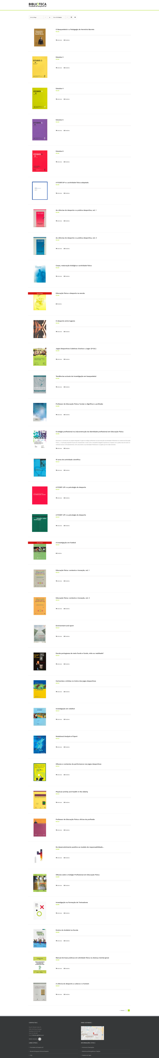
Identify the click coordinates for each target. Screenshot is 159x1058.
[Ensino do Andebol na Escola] (40, 938)
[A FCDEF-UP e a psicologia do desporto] (40, 495)
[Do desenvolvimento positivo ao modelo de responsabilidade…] (40, 855)
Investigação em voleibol (65, 709)
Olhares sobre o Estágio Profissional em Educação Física (77, 875)
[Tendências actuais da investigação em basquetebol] (40, 384)
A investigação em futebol (66, 543)
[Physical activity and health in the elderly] (40, 800)
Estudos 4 (59, 88)
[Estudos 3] (40, 67)
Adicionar (59, 40)
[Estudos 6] (40, 161)
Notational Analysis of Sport (66, 736)
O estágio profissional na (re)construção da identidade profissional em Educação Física (89, 432)
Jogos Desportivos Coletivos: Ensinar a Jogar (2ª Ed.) (76, 349)
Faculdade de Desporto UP (36, 1047)
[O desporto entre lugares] (40, 329)
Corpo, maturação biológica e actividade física (74, 265)
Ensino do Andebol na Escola (67, 930)
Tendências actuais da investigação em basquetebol (76, 376)
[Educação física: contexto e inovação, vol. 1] (40, 578)
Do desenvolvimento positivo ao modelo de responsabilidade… (80, 847)
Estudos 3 (59, 57)
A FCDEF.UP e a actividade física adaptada (72, 182)
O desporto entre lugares (65, 321)
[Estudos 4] (40, 98)
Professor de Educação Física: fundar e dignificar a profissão (79, 404)
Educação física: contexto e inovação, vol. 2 (73, 598)
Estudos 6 (59, 151)
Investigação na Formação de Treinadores (72, 902)
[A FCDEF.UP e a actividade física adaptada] (40, 191)
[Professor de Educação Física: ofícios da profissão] (40, 827)
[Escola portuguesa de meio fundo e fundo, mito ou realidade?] (40, 661)
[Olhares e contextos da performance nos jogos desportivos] (40, 772)
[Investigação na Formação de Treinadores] (40, 910)
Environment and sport (65, 626)
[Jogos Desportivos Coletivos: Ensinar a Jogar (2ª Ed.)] (40, 357)
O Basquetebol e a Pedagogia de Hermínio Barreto (75, 29)
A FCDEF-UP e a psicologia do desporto (71, 487)
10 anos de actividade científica (68, 459)
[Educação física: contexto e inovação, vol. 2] (40, 606)
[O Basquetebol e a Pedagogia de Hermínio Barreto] (40, 37)
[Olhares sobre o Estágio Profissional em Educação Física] (40, 883)
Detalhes (67, 40)
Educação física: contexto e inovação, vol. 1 (72, 570)
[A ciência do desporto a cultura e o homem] (40, 992)
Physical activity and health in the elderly (72, 792)
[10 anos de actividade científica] (40, 468)
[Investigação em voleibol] (40, 717)
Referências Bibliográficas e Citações (91, 1051)
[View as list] (75, 17)
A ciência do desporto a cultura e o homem (72, 984)
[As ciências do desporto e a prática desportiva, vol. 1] (40, 218)
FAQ (31, 1055)
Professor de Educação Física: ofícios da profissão (75, 819)
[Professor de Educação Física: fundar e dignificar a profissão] (40, 412)
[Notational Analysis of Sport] (40, 744)
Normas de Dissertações (88, 1047)
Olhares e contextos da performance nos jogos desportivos (78, 764)
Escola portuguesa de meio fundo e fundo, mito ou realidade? (80, 653)
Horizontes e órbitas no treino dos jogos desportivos (76, 681)
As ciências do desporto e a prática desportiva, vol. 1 (76, 210)
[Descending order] (49, 17)
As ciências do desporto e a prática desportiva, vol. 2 (76, 238)
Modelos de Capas (86, 1055)
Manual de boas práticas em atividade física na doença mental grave (82, 958)
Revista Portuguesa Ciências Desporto (39, 1051)
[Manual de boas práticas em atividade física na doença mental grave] (40, 965)
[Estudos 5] (40, 130)
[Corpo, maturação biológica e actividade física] (40, 274)
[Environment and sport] (40, 634)
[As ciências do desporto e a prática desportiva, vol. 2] (40, 246)
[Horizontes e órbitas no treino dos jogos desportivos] (40, 689)
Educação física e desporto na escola (70, 293)
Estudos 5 (59, 120)
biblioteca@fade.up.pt (38, 1035)
